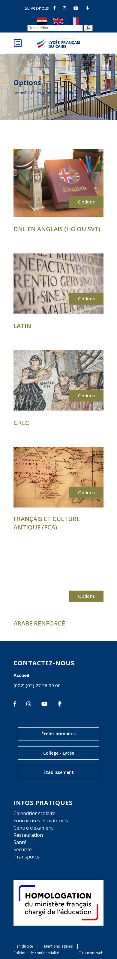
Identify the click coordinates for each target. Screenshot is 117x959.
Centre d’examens (34, 827)
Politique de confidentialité (36, 952)
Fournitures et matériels (41, 820)
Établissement (59, 772)
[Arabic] (42, 21)
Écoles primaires (58, 734)
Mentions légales (58, 946)
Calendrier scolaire (35, 813)
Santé (20, 842)
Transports (26, 856)
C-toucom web (91, 952)
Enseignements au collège (55, 92)
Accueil (20, 92)
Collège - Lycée (58, 753)
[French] (75, 21)
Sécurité (23, 849)
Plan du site (23, 946)
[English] (58, 21)
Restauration (28, 835)
